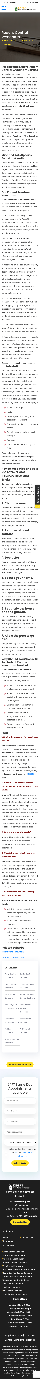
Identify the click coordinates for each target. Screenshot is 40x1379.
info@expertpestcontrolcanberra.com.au (23, 1211)
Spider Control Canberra (14, 1255)
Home (5, 1237)
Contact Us (8, 1241)
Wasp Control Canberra (14, 1252)
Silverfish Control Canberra (15, 1294)
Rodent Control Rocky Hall (13, 957)
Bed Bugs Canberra (11, 1287)
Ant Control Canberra (12, 1290)
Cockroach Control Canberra (16, 1280)
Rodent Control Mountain (13, 952)
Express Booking (20, 1222)
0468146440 (11, 2)
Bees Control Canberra (13, 1283)
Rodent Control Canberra (14, 1259)
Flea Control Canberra (13, 1266)
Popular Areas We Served (20, 1064)
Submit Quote (20, 1163)
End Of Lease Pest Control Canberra (19, 1269)
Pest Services (27, 1237)
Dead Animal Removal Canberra (25, 1008)
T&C (16, 1152)
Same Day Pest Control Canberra (17, 1273)
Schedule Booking (31, 2)
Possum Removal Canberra (15, 1262)
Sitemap (30, 1339)
